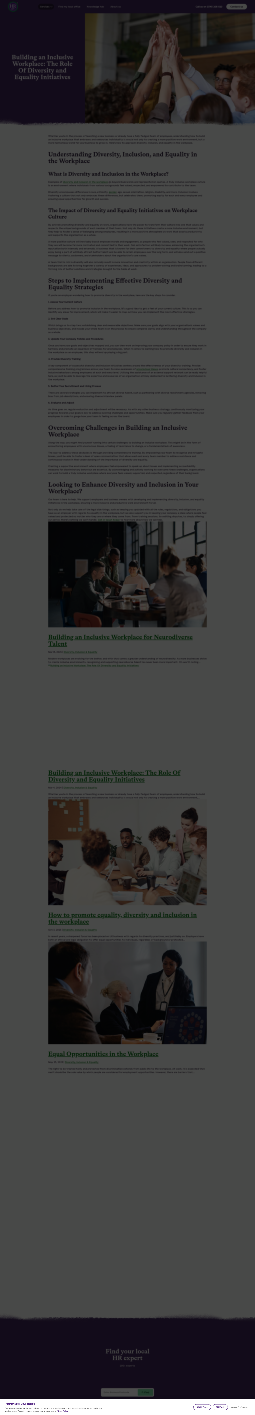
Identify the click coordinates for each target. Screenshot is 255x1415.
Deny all (220, 1407)
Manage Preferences (239, 1407)
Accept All (202, 1407)
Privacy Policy (62, 1411)
